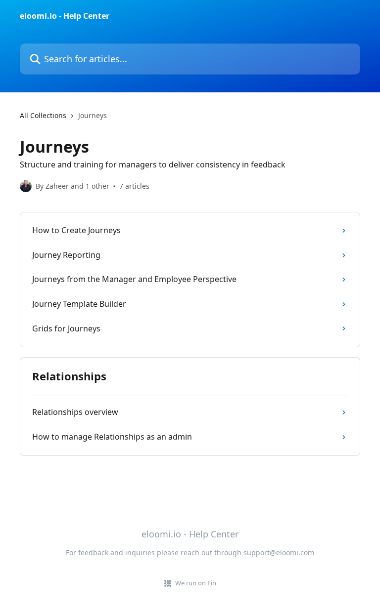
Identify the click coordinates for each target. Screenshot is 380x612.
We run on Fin (195, 582)
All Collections (43, 115)
